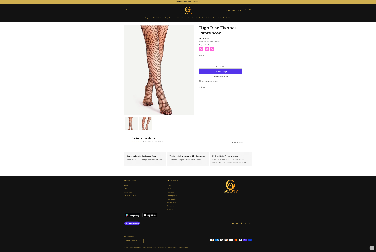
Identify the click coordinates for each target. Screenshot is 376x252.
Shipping (202, 41)
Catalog (169, 189)
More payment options (221, 76)
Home (169, 185)
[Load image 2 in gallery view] (145, 123)
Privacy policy (162, 247)
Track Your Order (130, 196)
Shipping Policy (172, 196)
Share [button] (203, 87)
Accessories (171, 192)
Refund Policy (171, 199)
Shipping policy (183, 247)
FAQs (126, 185)
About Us (127, 189)
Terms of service (172, 247)
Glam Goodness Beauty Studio (138, 247)
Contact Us (128, 192)
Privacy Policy (172, 202)
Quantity (202, 55)
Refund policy (152, 247)
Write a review (237, 142)
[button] (126, 10)
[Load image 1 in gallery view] (131, 123)
